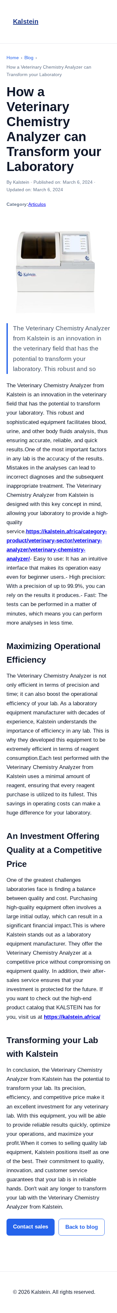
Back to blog (81, 1227)
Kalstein (25, 21)
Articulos (37, 204)
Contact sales (30, 1227)
